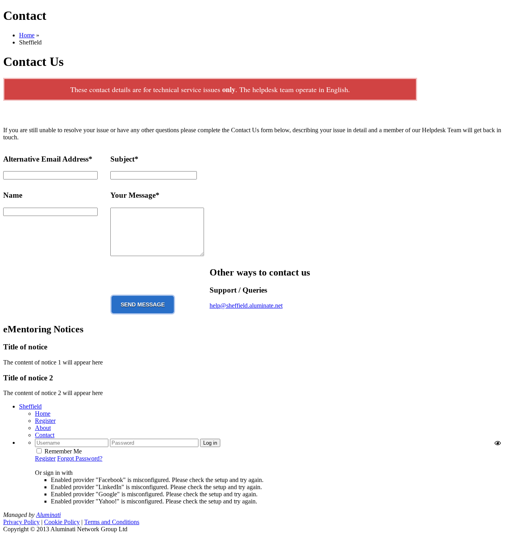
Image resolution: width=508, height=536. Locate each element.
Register (45, 420)
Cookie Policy (62, 522)
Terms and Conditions (111, 522)
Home (27, 35)
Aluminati (48, 514)
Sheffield (30, 406)
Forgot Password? (79, 458)
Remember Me (63, 451)
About (43, 427)
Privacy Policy (21, 522)
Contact (44, 435)
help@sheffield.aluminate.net (246, 305)
